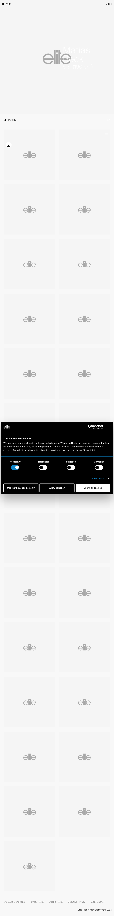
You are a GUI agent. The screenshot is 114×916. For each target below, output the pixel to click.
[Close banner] (110, 427)
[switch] (43, 467)
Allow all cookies (93, 488)
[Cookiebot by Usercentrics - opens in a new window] (90, 427)
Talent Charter (97, 902)
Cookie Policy (56, 902)
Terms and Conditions (13, 902)
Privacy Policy (37, 902)
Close (109, 4)
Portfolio (12, 120)
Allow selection (57, 488)
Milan (8, 4)
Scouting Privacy (76, 902)
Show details (98, 478)
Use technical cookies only (21, 488)
